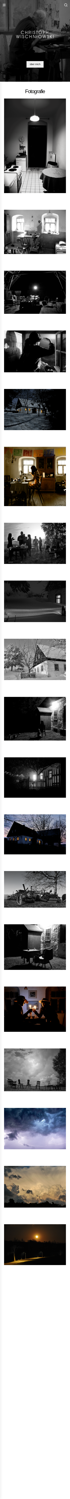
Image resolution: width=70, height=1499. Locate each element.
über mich (35, 64)
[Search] (66, 5)
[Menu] (4, 5)
